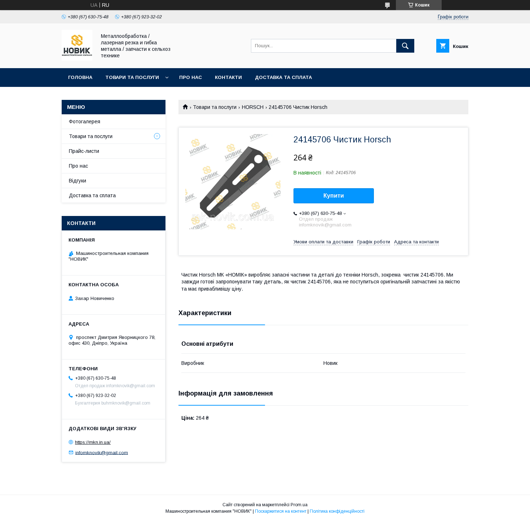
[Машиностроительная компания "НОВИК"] (77, 59)
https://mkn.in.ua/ (93, 442)
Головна (80, 77)
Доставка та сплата (283, 77)
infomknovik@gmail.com (101, 452)
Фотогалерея (84, 121)
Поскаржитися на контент (280, 511)
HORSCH (253, 107)
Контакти (228, 77)
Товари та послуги (132, 77)
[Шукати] (405, 46)
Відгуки (77, 181)
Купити (333, 196)
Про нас (190, 77)
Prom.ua (299, 504)
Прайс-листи (84, 151)
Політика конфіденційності (337, 511)
